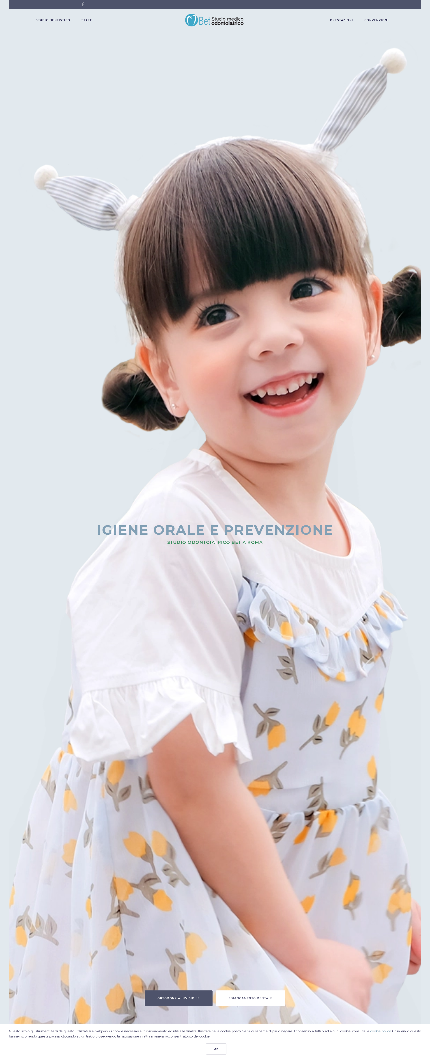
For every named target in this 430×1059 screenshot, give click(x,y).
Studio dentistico (53, 20)
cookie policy (380, 1031)
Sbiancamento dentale (251, 998)
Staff (87, 20)
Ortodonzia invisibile (178, 998)
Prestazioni (341, 20)
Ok (216, 1048)
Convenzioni (376, 20)
